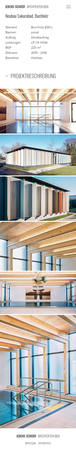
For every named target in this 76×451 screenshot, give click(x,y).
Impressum (30, 443)
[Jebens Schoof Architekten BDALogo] (38, 436)
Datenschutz (44, 443)
